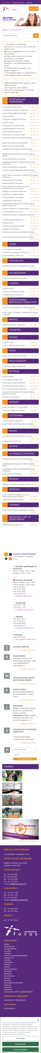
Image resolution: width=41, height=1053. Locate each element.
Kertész (7, 960)
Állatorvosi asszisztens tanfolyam (20, 110)
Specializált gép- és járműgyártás (18, 992)
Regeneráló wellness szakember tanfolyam (20, 216)
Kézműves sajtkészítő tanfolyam (20, 191)
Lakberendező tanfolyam (20, 201)
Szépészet (8, 987)
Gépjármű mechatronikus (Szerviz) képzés (20, 150)
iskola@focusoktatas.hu (24, 628)
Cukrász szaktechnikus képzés (20, 126)
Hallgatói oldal (18, 3)
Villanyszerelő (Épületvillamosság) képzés (20, 238)
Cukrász (7, 953)
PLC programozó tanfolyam (20, 212)
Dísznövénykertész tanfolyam (20, 129)
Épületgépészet (10, 969)
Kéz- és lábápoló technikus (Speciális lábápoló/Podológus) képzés (20, 187)
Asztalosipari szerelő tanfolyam (20, 113)
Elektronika (9, 976)
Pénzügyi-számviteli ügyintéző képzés (20, 209)
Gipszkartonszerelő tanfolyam (20, 159)
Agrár (6, 944)
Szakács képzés (20, 223)
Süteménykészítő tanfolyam (20, 220)
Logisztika (8, 962)
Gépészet (8, 974)
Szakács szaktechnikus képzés (20, 226)
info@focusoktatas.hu (23, 596)
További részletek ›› (28, 650)
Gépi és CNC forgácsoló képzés (20, 146)
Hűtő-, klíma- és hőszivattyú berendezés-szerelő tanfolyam (20, 176)
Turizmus (8, 989)
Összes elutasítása (20, 1044)
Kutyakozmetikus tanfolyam (20, 198)
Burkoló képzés (20, 116)
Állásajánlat (9, 1008)
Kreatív (7, 978)
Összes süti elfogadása (20, 1049)
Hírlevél (29, 3)
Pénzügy (7, 985)
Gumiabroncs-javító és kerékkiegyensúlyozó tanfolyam (20, 163)
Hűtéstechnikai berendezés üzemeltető (16, 957)
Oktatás (7, 951)
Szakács (7, 965)
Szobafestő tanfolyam (20, 229)
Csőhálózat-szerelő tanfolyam (20, 119)
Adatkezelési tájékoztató (15, 1000)
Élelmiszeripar (10, 949)
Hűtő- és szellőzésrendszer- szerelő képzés (20, 171)
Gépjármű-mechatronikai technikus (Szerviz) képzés (20, 155)
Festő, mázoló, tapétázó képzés (20, 135)
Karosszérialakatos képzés (20, 180)
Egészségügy (9, 946)
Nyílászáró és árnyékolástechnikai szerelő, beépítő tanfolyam (20, 205)
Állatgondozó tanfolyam (20, 107)
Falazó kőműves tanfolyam (20, 132)
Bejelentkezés (26, 759)
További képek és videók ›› (28, 841)
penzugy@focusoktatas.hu (25, 639)
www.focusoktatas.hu (12, 30)
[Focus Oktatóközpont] (20, 9)
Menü (32, 9)
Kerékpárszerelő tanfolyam (20, 183)
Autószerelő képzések (13, 983)
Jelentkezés (6, 3)
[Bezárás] (38, 1020)
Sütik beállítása (20, 1038)
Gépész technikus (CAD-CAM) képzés (20, 143)
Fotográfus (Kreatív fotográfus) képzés (20, 139)
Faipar (6, 967)
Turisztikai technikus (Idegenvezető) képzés (20, 233)
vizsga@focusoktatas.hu (24, 610)
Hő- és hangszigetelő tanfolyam (20, 167)
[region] (20, 1035)
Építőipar (8, 971)
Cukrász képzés (20, 123)
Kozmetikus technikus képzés (20, 194)
